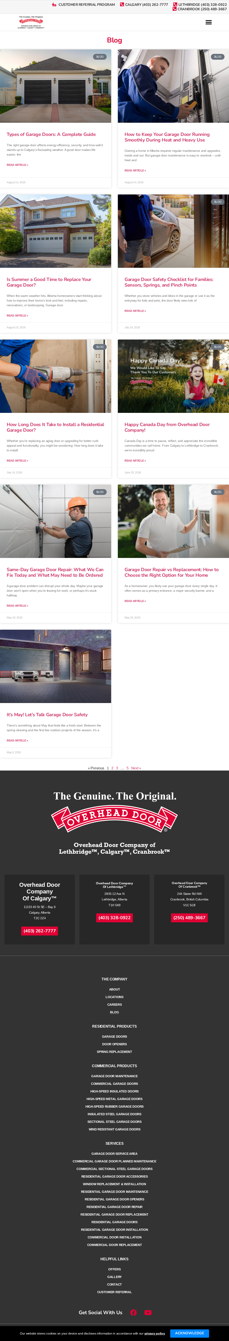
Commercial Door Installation (115, 1237)
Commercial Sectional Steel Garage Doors (114, 1169)
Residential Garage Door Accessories (114, 1176)
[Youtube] (148, 1312)
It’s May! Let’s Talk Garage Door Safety (48, 715)
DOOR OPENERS (114, 1044)
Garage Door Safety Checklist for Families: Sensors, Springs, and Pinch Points (169, 282)
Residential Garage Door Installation (114, 1229)
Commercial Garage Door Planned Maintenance (114, 1161)
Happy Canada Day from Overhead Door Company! (167, 427)
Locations (114, 997)
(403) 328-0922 (114, 918)
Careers (114, 1004)
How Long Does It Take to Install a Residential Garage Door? (55, 427)
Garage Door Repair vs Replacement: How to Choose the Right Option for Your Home (172, 572)
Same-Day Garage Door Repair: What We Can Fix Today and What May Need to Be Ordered (55, 572)
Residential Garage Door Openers (114, 1199)
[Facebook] (133, 1312)
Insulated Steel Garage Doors (114, 1114)
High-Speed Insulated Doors (114, 1091)
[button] (209, 22)
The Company (114, 979)
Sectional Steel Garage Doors (114, 1121)
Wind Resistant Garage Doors (114, 1129)
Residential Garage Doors (114, 1222)
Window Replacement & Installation (114, 1184)
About (114, 989)
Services (115, 1143)
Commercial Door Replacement (114, 1245)
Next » (136, 768)
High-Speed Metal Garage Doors (114, 1099)
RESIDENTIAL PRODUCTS (114, 1026)
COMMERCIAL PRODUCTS (114, 1066)
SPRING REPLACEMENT (114, 1052)
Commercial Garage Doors (114, 1083)
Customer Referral (114, 1292)
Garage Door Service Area (114, 1153)
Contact (114, 1284)
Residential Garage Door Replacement (114, 1214)
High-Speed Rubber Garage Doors (114, 1106)
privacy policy (154, 1333)
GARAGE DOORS (114, 1036)
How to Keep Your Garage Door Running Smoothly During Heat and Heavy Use (167, 137)
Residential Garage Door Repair (114, 1207)
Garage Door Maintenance (114, 1076)
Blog (114, 1012)
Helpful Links (114, 1259)
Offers (114, 1269)
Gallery (114, 1277)
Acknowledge (189, 1333)
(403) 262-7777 (39, 931)
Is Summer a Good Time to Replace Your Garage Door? (49, 282)
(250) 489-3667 (189, 918)
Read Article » (17, 165)
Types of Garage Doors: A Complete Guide (51, 134)
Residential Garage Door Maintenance (114, 1191)
